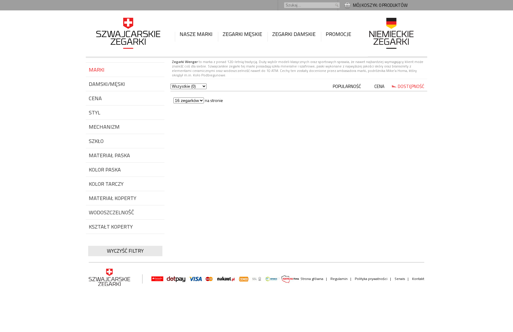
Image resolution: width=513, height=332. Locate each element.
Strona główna (311, 278)
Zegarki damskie (294, 34)
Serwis (400, 278)
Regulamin (339, 278)
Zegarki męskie (242, 34)
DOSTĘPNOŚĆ (411, 86)
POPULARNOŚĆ (347, 86)
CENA (379, 86)
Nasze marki (196, 34)
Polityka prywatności (371, 278)
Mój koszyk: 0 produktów (380, 5)
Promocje (338, 34)
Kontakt (418, 278)
